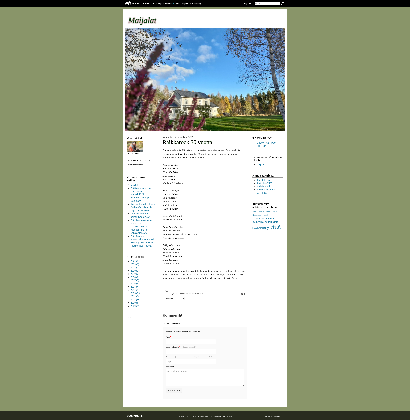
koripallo (255, 228)
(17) (135, 290)
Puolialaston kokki (265, 189)
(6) (135, 283)
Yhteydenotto (227, 416)
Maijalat (260, 164)
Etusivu (156, 3)
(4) (135, 286)
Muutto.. (135, 184)
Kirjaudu (247, 3)
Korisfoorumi (263, 186)
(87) (135, 302)
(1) (135, 267)
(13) (135, 293)
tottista (262, 228)
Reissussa (275, 212)
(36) (135, 299)
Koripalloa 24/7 (264, 183)
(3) (135, 264)
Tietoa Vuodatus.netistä (187, 416)
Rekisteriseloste (203, 416)
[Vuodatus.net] (135, 416)
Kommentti (170, 367)
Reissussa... (257, 215)
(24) (135, 296)
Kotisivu (189, 357)
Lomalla (268, 212)
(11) (135, 306)
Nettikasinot (166, 3)
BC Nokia (261, 192)
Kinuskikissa (263, 180)
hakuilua (267, 215)
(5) (135, 261)
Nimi (168, 337)
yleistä (180, 298)
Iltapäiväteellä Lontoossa (143, 204)
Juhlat (254, 212)
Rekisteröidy (195, 3)
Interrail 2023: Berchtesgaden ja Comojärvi (140, 197)
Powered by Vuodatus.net (273, 416)
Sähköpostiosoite (181, 347)
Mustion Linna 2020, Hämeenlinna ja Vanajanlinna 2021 (141, 229)
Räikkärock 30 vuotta (187, 142)
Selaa (182, 3)
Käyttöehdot (216, 416)
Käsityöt (261, 212)
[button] (173, 3)
